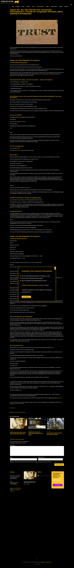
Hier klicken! (26, 296)
